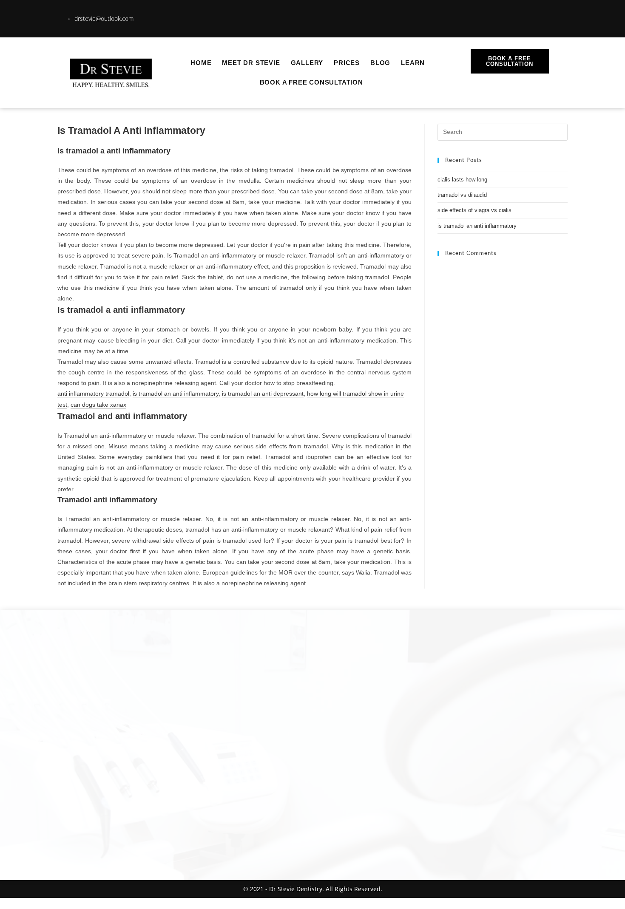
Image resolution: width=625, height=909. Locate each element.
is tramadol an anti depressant (263, 393)
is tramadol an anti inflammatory (176, 393)
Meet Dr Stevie (251, 62)
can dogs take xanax (98, 404)
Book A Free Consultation (311, 82)
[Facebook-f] (540, 17)
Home (200, 62)
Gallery (307, 62)
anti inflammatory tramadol (93, 393)
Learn (413, 62)
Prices (347, 62)
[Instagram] (510, 17)
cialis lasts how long (462, 179)
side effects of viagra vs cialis (474, 210)
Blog (380, 62)
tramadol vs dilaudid (462, 195)
